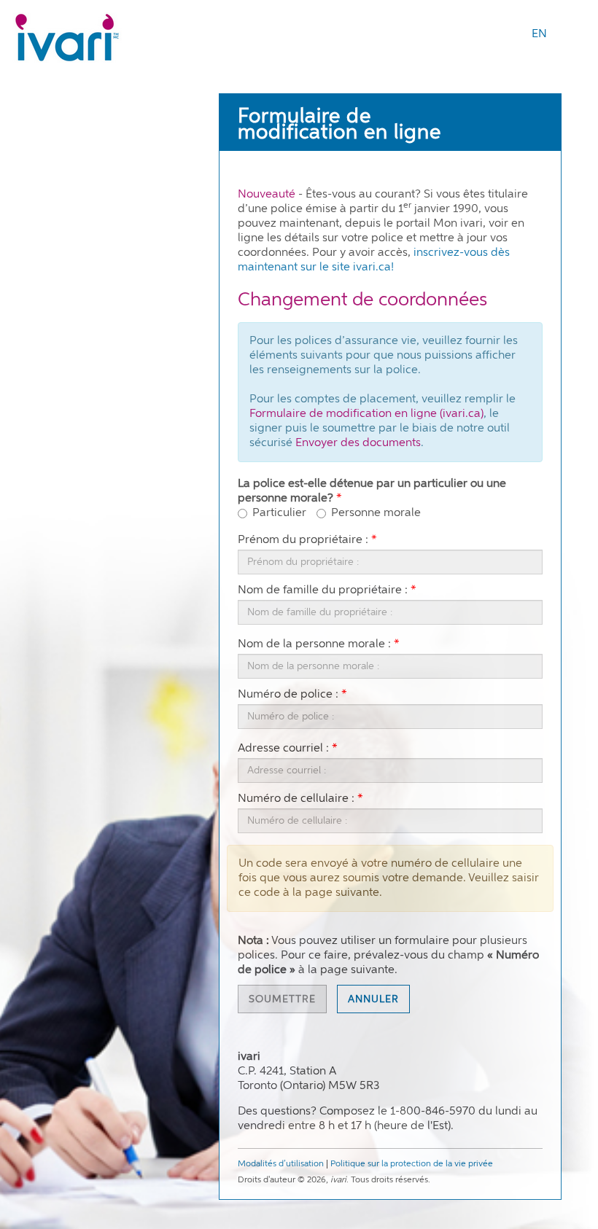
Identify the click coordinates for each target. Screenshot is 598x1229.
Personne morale (376, 513)
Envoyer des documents (358, 443)
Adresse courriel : (283, 749)
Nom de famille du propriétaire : (323, 590)
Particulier (279, 513)
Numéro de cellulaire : (296, 799)
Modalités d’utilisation (281, 1164)
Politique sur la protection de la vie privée (411, 1164)
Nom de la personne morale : (314, 644)
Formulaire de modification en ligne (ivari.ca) (366, 414)
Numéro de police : (288, 695)
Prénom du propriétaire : (303, 540)
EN (539, 34)
